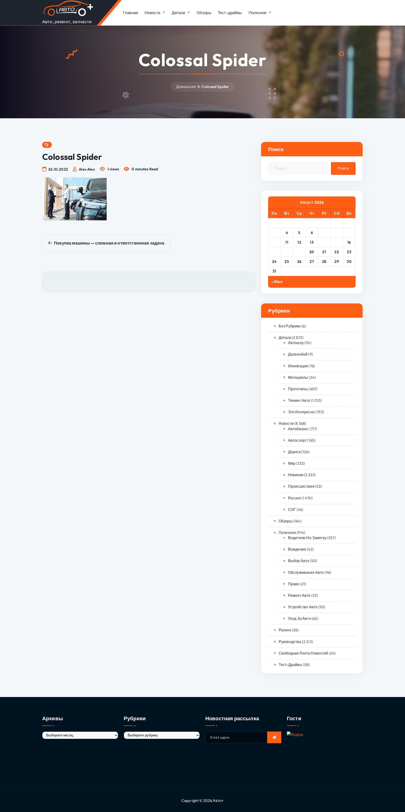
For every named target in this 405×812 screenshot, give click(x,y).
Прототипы (298, 389)
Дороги (294, 451)
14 (324, 242)
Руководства (290, 641)
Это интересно (301, 412)
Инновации (298, 366)
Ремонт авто (299, 595)
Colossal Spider (215, 86)
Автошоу (296, 342)
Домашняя (186, 86)
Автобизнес (298, 428)
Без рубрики (290, 326)
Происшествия (301, 486)
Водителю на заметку (307, 537)
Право (294, 584)
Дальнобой (298, 354)
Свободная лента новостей (303, 653)
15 (337, 242)
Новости (152, 12)
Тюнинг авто (299, 400)
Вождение (297, 549)
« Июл (277, 281)
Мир (291, 463)
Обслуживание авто (306, 572)
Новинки (295, 474)
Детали (178, 12)
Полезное (257, 12)
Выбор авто (298, 560)
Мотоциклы (298, 377)
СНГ (292, 509)
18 (287, 251)
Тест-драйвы (230, 12)
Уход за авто (299, 618)
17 (274, 251)
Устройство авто (302, 607)
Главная (130, 12)
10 (274, 242)
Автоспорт (297, 440)
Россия (294, 498)
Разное (285, 630)
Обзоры (204, 12)
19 (299, 251)
